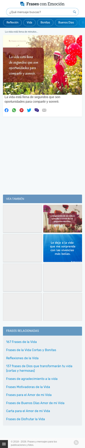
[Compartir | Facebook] (6, 110)
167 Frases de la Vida (21, 342)
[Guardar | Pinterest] (22, 110)
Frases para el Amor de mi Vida (29, 395)
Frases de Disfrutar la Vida (25, 419)
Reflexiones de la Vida (22, 358)
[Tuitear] (29, 110)
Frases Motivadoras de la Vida (28, 387)
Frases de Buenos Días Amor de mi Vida (35, 403)
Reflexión (12, 22)
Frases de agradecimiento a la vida (32, 379)
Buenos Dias (66, 22)
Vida (29, 22)
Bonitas (45, 22)
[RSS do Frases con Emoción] (76, 442)
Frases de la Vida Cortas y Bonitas (31, 350)
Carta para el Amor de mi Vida (28, 411)
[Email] (44, 110)
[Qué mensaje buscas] (74, 12)
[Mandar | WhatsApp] (14, 110)
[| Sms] (37, 110)
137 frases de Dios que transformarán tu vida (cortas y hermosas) (39, 368)
